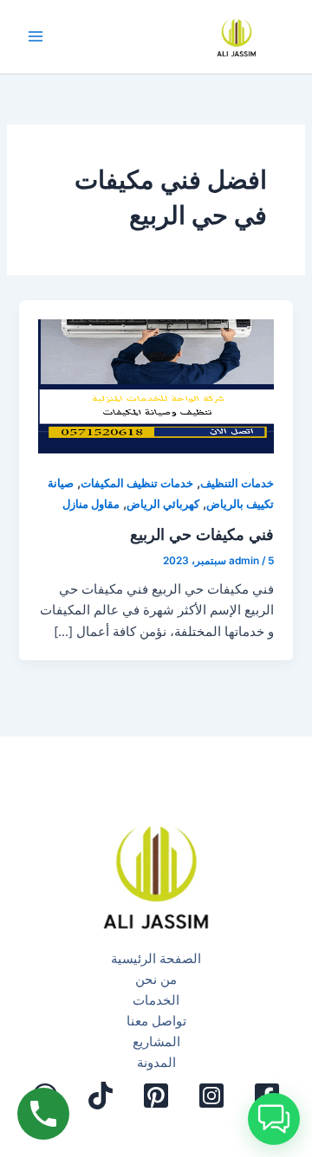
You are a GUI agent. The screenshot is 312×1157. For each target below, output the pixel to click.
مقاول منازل (91, 504)
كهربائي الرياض (163, 504)
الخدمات (156, 1000)
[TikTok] (100, 1095)
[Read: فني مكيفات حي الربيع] (155, 376)
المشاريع (156, 1042)
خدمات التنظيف (237, 483)
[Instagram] (211, 1095)
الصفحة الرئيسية (156, 959)
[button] (274, 1119)
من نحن (156, 979)
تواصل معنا (156, 1021)
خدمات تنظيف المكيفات (137, 483)
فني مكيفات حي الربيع (202, 533)
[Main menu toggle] (35, 37)
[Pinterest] (156, 1095)
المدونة (156, 1062)
